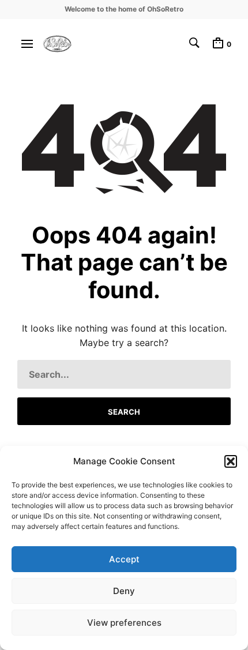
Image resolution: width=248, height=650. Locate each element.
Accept (124, 559)
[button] (230, 461)
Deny (124, 590)
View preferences (124, 622)
